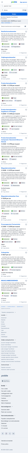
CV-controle (4, 428)
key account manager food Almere (9, 346)
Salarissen (3, 423)
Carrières (3, 398)
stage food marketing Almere (8, 351)
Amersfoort (3, 317)
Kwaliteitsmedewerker (8, 31)
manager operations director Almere (9, 357)
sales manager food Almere (7, 349)
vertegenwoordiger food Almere (8, 355)
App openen (23, 2)
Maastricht (3, 332)
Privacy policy (4, 444)
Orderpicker (5, 252)
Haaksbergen (4, 336)
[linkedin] (13, 433)
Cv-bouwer (4, 426)
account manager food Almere (8, 342)
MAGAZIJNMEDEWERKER (9, 280)
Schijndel (3, 326)
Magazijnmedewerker (8, 168)
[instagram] (6, 433)
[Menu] (2, 2)
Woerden (3, 320)
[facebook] (2, 433)
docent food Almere (6, 344)
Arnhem (3, 324)
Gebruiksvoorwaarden (7, 440)
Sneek (2, 322)
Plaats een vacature (6, 412)
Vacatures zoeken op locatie (8, 369)
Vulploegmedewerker (8, 57)
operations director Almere (7, 359)
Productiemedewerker (8, 83)
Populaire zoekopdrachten (8, 312)
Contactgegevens (6, 396)
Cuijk (2, 330)
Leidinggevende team (6, 393)
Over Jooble (4, 388)
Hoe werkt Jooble (6, 391)
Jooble (11, 449)
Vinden (14, 14)
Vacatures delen (5, 409)
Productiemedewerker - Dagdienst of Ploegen (9, 110)
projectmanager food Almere (8, 353)
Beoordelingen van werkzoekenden (10, 421)
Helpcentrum (4, 400)
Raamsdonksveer (5, 328)
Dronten (3, 334)
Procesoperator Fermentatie (10, 224)
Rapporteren (24, 52)
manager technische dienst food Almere (10, 361)
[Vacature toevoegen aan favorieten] (26, 31)
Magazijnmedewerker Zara (10, 196)
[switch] (25, 26)
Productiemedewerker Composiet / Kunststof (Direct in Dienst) (11, 140)
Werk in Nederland (6, 403)
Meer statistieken (5, 22)
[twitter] (9, 433)
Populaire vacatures (6, 367)
